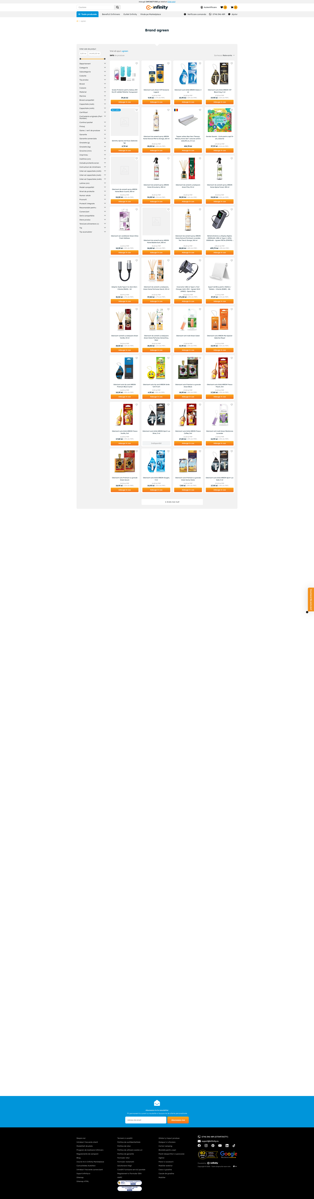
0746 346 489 (219, 14)
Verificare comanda (196, 14)
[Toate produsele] (87, 14)
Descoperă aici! (182, 2)
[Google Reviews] (228, 1155)
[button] (92, 63)
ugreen (125, 51)
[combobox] (103, 7)
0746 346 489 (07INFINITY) (215, 1136)
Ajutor (234, 14)
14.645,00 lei (94, 53)
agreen (83, 21)
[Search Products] (117, 7)
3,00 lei (83, 53)
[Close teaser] (307, 612)
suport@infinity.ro (210, 1141)
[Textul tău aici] (199, 1145)
